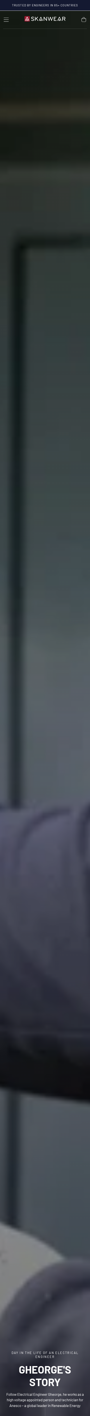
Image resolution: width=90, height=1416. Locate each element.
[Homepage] (45, 19)
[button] (6, 19)
